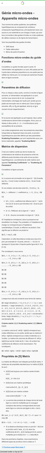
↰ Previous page (8, 447)
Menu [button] (2, 3)
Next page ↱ (20, 447)
